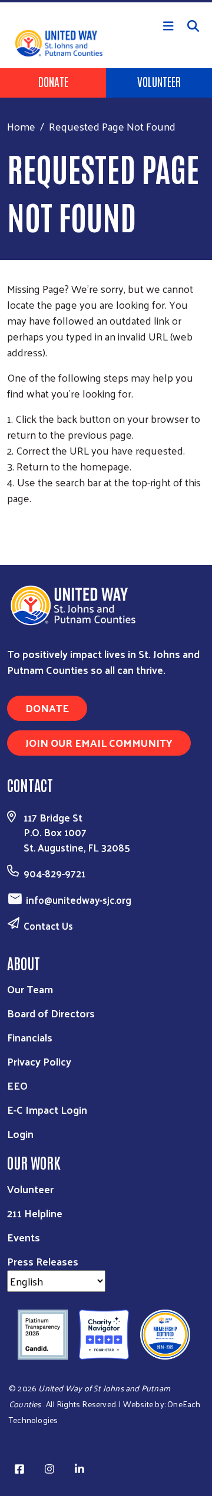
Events (23, 1237)
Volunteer (159, 81)
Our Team (30, 989)
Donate (53, 81)
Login (20, 1133)
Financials (29, 1037)
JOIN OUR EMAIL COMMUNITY (99, 742)
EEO (17, 1085)
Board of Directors (51, 1013)
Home (21, 126)
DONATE (47, 707)
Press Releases (42, 1261)
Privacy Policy (39, 1061)
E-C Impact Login (47, 1109)
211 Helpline (34, 1213)
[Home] (106, 1)
